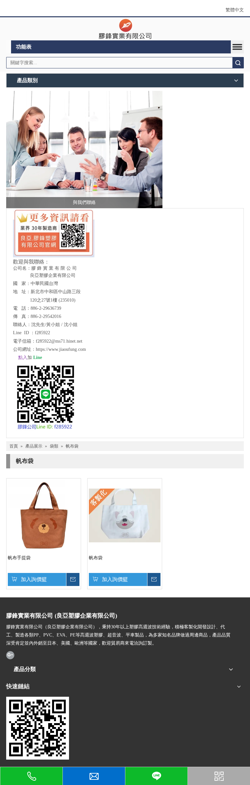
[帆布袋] (124, 515)
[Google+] (10, 655)
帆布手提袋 (19, 557)
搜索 (237, 62)
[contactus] (84, 149)
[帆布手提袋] (43, 515)
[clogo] (125, 29)
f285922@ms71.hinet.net (59, 341)
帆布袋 (96, 557)
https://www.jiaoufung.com (61, 349)
